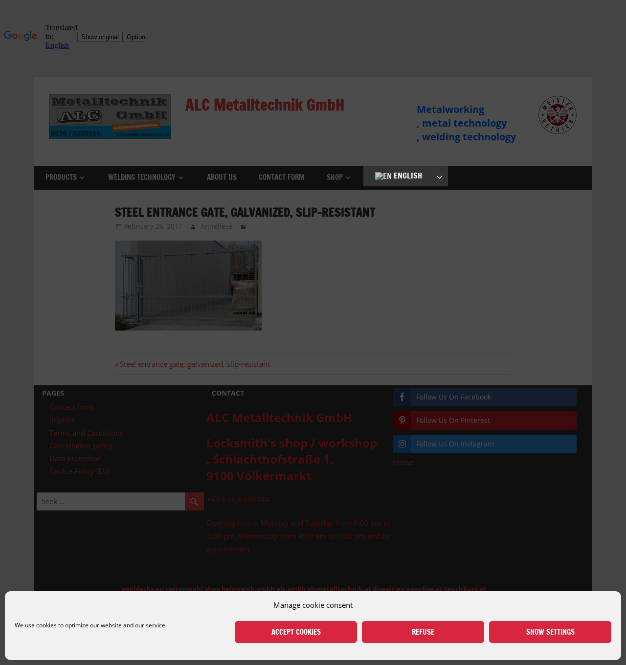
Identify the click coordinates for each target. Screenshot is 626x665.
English (407, 175)
